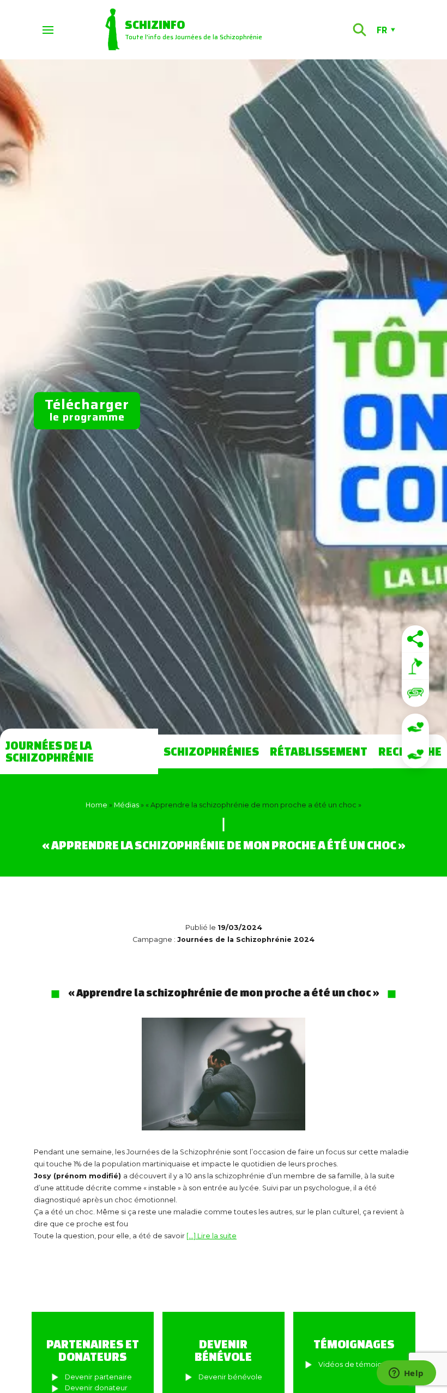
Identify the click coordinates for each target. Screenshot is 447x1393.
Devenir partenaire (98, 1377)
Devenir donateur (96, 1388)
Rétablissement (318, 751)
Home (96, 805)
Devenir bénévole (230, 1377)
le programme (87, 409)
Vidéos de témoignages (361, 1364)
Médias (126, 805)
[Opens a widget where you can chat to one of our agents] (406, 1374)
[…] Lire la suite (211, 1236)
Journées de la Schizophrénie (49, 751)
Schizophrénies (211, 751)
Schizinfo (155, 24)
